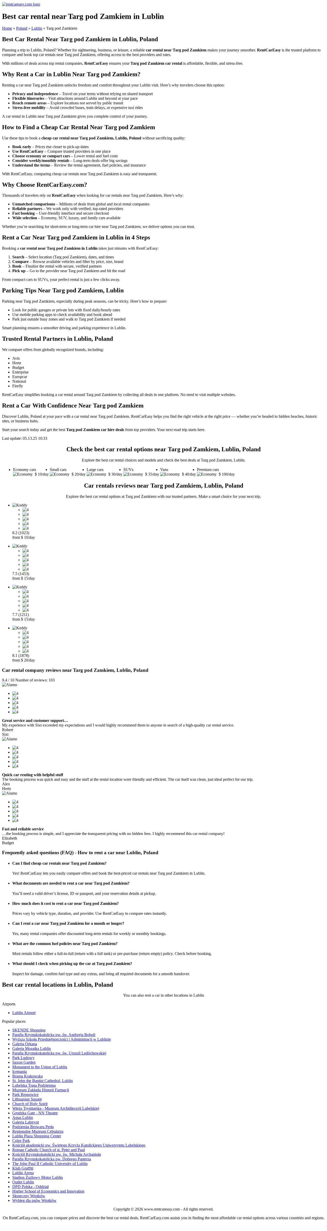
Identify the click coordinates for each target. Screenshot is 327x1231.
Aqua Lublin (22, 1117)
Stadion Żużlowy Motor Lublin (37, 1177)
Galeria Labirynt (25, 1122)
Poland (21, 28)
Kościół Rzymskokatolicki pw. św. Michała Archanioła (56, 1154)
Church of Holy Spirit (30, 1104)
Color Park (21, 1140)
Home (7, 28)
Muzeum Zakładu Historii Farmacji (40, 1090)
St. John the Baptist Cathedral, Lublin (42, 1081)
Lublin (36, 28)
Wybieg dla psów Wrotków (34, 1200)
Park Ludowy (23, 1058)
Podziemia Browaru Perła (33, 1127)
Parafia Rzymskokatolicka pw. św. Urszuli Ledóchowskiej (59, 1053)
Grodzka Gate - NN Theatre (35, 1113)
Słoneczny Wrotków (28, 1196)
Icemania (19, 1071)
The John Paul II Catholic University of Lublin (50, 1163)
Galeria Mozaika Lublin (31, 1048)
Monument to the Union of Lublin (39, 1067)
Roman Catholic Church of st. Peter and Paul (48, 1150)
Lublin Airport (24, 1012)
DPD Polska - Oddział (30, 1186)
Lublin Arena (23, 1173)
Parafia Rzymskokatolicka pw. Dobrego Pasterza (51, 1159)
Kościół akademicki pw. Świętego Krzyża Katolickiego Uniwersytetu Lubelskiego (78, 1145)
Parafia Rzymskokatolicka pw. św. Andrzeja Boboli (53, 1034)
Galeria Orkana (24, 1044)
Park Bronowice (25, 1094)
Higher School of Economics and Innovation (48, 1191)
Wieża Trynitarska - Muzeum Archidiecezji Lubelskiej (55, 1108)
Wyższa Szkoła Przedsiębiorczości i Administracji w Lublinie (61, 1039)
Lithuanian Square (27, 1099)
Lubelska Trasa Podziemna (34, 1085)
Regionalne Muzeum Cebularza (37, 1131)
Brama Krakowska (27, 1076)
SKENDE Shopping (28, 1030)
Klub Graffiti (22, 1168)
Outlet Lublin (23, 1182)
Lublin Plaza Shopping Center (36, 1136)
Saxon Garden (24, 1062)
